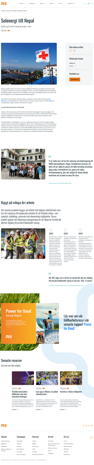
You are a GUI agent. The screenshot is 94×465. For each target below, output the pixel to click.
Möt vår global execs (68, 444)
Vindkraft (19, 444)
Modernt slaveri (33, 460)
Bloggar (34, 444)
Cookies (19, 460)
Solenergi (19, 446)
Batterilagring (20, 449)
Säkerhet (66, 452)
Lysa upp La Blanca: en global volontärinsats (47, 393)
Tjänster (21, 3)
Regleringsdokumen (42, 460)
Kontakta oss (70, 3)
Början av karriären (52, 448)
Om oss (60, 3)
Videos (33, 449)
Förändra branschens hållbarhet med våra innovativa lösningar (19, 394)
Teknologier (32, 3)
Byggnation (4, 444)
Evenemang (35, 446)
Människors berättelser (37, 454)
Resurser (42, 3)
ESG (8, 30)
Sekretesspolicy (26, 460)
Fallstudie (14, 11)
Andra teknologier (21, 454)
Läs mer (71, 66)
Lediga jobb (50, 453)
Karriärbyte (50, 441)
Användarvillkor (14, 460)
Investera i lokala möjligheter (71, 391)
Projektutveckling (5, 441)
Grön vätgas (19, 452)
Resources (8, 11)
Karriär (51, 3)
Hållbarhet (66, 449)
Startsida (3, 11)
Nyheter (34, 441)
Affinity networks (68, 446)
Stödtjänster (4, 446)
